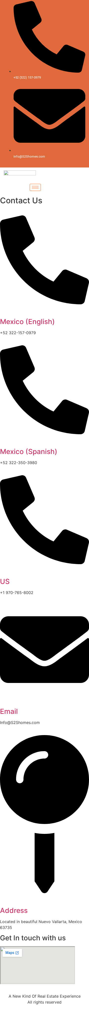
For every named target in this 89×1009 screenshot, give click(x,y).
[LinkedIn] (50, 162)
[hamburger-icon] (35, 187)
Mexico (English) (27, 321)
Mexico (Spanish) (28, 451)
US (5, 581)
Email (9, 711)
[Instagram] (59, 162)
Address (14, 910)
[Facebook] (33, 162)
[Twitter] (41, 162)
